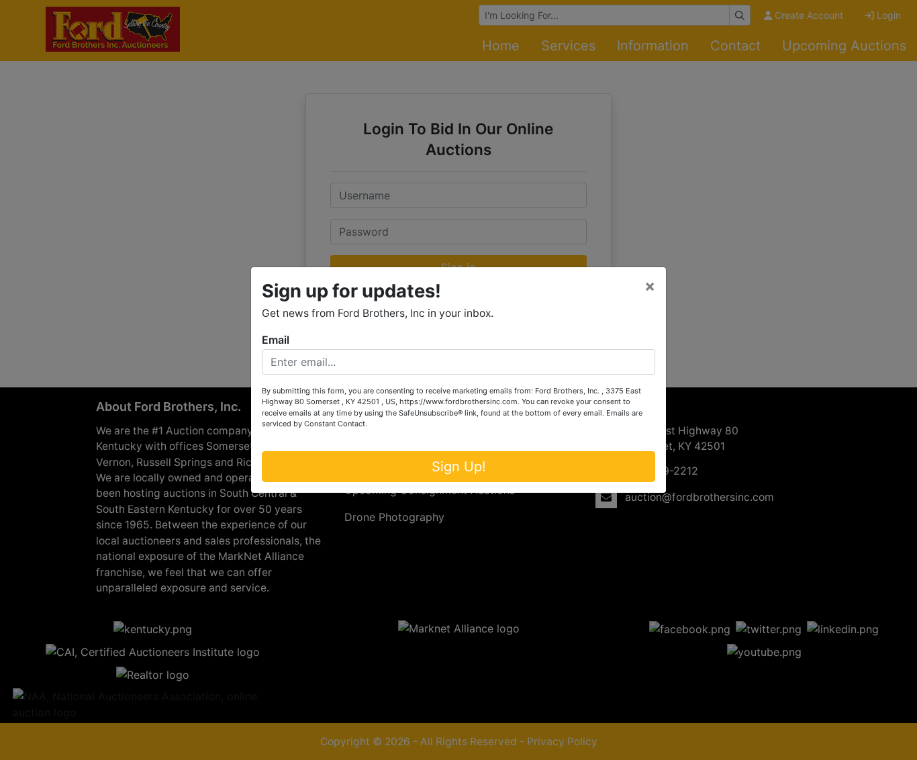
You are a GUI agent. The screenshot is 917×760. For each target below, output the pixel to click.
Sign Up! (459, 467)
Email (275, 339)
